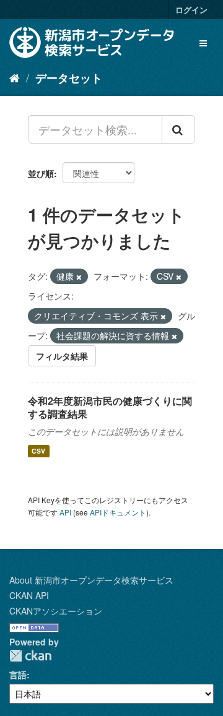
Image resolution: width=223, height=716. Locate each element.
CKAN (30, 655)
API (65, 512)
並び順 (41, 173)
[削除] (79, 277)
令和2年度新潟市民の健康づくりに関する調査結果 (110, 407)
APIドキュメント (118, 512)
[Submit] (178, 129)
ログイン (191, 9)
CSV (38, 450)
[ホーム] (14, 77)
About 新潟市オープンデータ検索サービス (91, 580)
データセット (68, 78)
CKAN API (29, 595)
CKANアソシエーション (55, 611)
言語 (18, 674)
